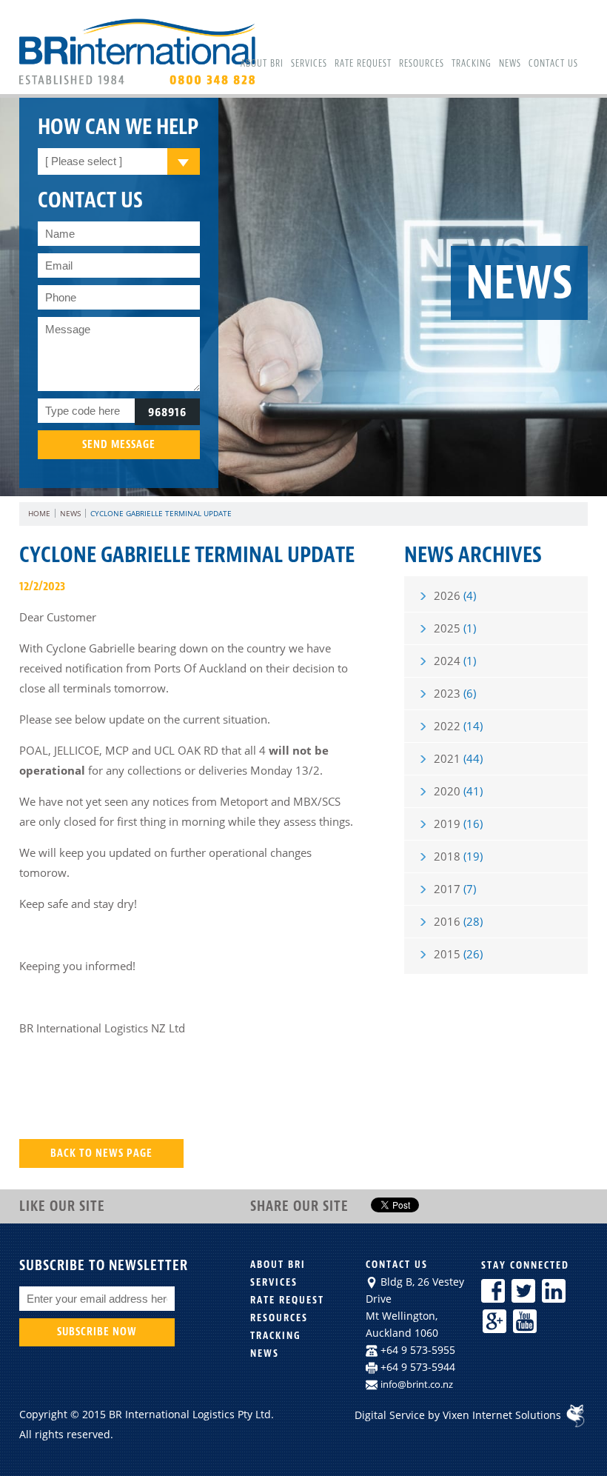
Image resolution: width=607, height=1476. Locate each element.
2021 (458, 758)
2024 (455, 660)
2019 (458, 823)
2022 (458, 725)
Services (309, 64)
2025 (455, 628)
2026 (455, 595)
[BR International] (140, 84)
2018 (458, 856)
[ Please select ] (83, 161)
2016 (458, 921)
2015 (458, 953)
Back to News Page (101, 1153)
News (510, 64)
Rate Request (363, 64)
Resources (421, 64)
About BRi (262, 64)
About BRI (278, 1264)
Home (39, 513)
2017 (455, 888)
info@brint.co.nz (416, 1384)
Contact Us (553, 64)
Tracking (472, 64)
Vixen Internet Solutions (503, 1415)
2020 (458, 791)
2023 (455, 693)
